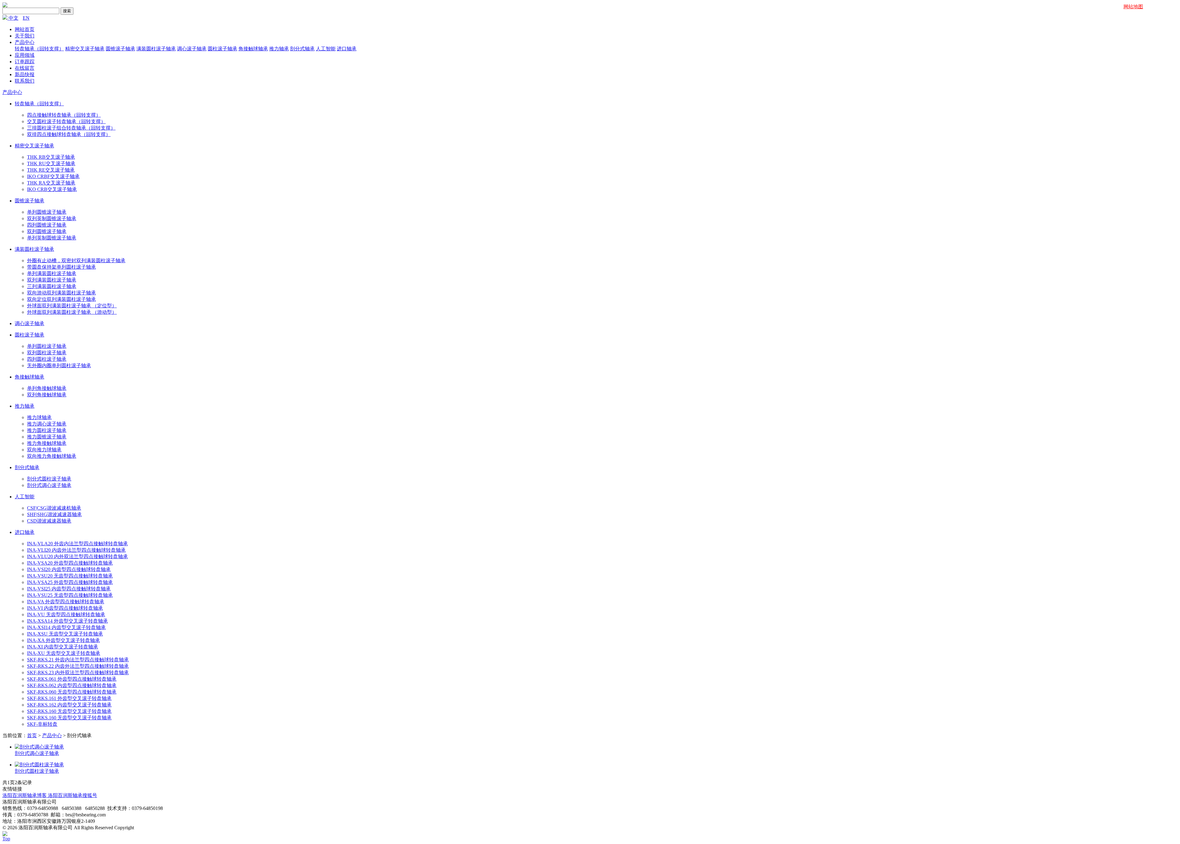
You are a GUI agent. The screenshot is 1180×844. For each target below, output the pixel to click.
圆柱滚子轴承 (222, 48)
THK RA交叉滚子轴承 (51, 182)
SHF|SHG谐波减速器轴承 (54, 514)
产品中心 (24, 42)
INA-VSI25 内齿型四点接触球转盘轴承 (69, 588)
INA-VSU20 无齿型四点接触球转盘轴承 (70, 575)
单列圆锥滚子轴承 (46, 212)
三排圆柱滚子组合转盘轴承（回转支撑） (71, 127)
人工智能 (326, 48)
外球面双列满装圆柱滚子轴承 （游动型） (72, 312)
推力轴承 (279, 48)
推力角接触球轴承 (46, 443)
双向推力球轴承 (44, 449)
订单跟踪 (24, 61)
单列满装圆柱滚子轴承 (51, 273)
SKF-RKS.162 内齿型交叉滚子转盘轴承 (69, 704)
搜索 (67, 11)
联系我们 (24, 81)
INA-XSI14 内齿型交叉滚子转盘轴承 (66, 627)
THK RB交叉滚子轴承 (51, 157)
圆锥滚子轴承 (120, 48)
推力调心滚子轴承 (46, 423)
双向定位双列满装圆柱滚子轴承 (61, 299)
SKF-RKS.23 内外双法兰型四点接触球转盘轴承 (78, 672)
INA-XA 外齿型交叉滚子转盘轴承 (63, 640)
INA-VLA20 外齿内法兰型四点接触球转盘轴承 (77, 543)
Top (6, 838)
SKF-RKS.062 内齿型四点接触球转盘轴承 (71, 685)
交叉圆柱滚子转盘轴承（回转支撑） (66, 121)
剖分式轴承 (302, 48)
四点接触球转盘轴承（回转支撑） (64, 115)
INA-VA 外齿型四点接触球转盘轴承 (65, 601)
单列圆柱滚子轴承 (46, 346)
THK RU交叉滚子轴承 (51, 163)
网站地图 (1133, 6)
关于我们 (24, 35)
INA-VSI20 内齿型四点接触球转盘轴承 (69, 569)
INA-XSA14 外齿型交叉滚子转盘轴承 (67, 621)
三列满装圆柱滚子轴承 (51, 286)
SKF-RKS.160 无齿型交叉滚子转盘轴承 (69, 711)
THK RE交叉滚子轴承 (51, 170)
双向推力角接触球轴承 (51, 456)
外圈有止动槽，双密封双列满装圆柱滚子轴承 (76, 260)
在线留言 (24, 68)
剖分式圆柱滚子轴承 (49, 478)
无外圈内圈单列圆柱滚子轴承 (59, 365)
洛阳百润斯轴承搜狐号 (72, 795)
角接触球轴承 (253, 48)
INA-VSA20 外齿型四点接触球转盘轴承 (70, 563)
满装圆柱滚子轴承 (156, 48)
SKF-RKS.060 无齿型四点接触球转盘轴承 (71, 691)
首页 (32, 735)
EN (26, 18)
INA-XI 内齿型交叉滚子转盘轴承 (62, 646)
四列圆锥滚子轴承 (46, 225)
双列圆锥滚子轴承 (46, 231)
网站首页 (24, 29)
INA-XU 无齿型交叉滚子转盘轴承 (63, 653)
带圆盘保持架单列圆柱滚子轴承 (61, 267)
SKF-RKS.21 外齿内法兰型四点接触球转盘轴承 (78, 659)
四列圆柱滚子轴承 (46, 359)
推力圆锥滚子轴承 (46, 436)
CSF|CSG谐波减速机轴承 (54, 508)
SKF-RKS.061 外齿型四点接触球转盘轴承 (71, 679)
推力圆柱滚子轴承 (46, 430)
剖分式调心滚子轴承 (49, 485)
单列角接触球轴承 (46, 388)
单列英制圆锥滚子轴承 (51, 237)
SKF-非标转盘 (42, 724)
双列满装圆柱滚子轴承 (51, 279)
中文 (13, 18)
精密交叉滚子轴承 (84, 48)
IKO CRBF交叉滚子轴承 (53, 176)
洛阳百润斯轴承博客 (25, 795)
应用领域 (24, 55)
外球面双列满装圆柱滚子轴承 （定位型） (72, 305)
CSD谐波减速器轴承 (49, 520)
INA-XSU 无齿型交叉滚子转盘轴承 (65, 633)
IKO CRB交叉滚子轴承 (52, 189)
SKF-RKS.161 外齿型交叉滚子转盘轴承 (69, 698)
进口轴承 (346, 48)
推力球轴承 (39, 417)
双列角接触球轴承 (46, 394)
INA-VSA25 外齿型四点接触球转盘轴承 (70, 582)
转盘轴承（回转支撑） (39, 48)
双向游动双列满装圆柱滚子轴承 (61, 292)
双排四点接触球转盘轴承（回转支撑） (69, 134)
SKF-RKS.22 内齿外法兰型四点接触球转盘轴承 (78, 666)
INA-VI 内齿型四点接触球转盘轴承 (65, 608)
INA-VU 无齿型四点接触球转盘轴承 (66, 614)
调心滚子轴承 (191, 48)
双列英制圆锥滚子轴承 (51, 218)
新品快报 (24, 74)
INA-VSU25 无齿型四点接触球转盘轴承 (70, 595)
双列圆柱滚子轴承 (46, 352)
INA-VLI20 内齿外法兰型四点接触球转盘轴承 (76, 550)
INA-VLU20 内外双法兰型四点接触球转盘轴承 (77, 556)
